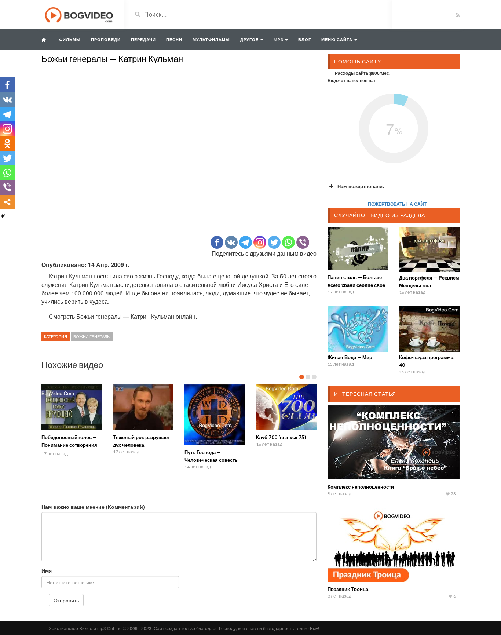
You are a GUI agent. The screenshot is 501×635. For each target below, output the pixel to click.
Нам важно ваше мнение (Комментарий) (93, 506)
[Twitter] (274, 242)
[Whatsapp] (288, 242)
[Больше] (7, 202)
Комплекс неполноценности (361, 487)
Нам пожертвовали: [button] (360, 186)
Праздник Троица (348, 589)
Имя (46, 570)
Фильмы (70, 39)
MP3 (279, 39)
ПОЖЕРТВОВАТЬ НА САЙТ (397, 204)
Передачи (143, 39)
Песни (174, 39)
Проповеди (106, 39)
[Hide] (3, 216)
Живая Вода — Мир (350, 357)
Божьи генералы (92, 336)
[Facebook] (217, 242)
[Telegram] (245, 242)
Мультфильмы (211, 39)
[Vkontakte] (231, 242)
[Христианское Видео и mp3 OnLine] (79, 14)
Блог (304, 39)
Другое (250, 39)
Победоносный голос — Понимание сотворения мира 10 (69, 445)
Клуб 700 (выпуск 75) (281, 437)
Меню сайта (337, 39)
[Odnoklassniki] (7, 143)
